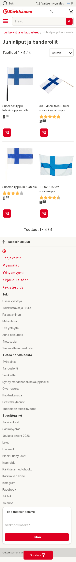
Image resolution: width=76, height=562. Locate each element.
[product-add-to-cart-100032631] (7, 213)
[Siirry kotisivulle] (17, 11)
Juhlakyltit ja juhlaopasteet (21, 32)
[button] (50, 3)
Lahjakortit (11, 258)
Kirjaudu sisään (15, 280)
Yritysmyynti (13, 273)
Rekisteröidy (13, 287)
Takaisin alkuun (18, 241)
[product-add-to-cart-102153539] (44, 132)
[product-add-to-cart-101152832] (44, 213)
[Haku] (69, 21)
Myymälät (10, 265)
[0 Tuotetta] (71, 11)
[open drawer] (5, 21)
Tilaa (37, 537)
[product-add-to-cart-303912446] (7, 132)
